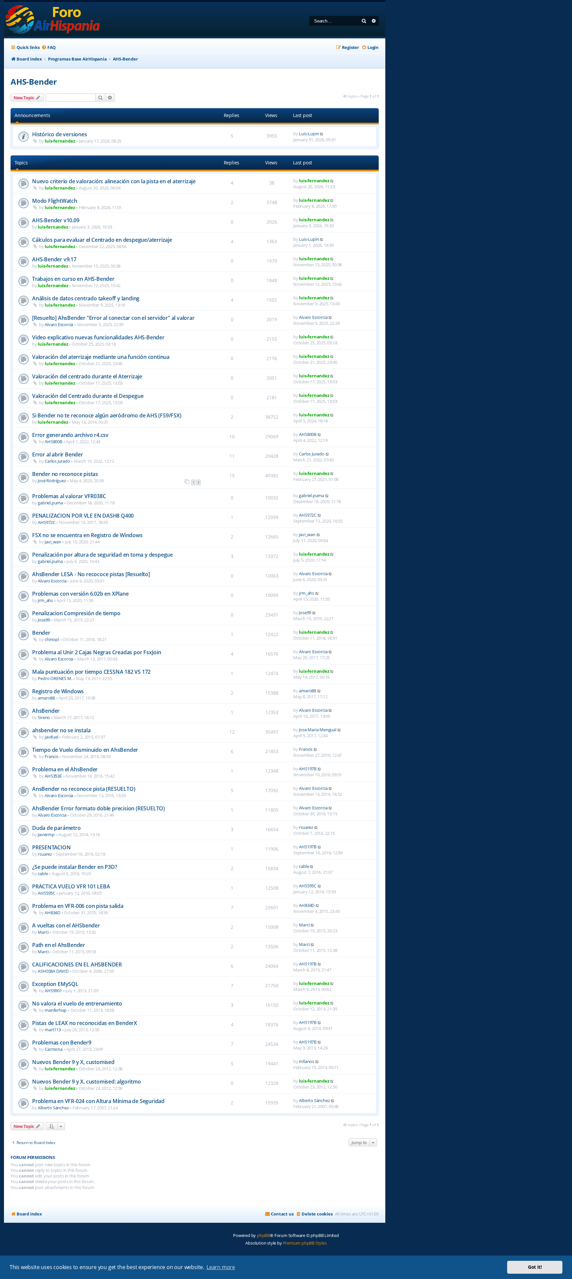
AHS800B (53, 442)
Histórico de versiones (59, 134)
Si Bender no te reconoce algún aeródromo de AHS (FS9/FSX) (106, 415)
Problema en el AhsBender (65, 769)
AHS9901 (53, 991)
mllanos (306, 1061)
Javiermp (46, 834)
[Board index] (53, 20)
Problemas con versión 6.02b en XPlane (80, 593)
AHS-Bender (34, 81)
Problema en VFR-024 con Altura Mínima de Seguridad (98, 1101)
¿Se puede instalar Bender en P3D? (74, 867)
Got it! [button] (535, 1267)
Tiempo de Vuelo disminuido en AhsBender (85, 749)
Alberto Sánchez (53, 1108)
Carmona (54, 1049)
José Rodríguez (52, 481)
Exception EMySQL (55, 984)
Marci (43, 932)
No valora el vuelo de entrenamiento (77, 1003)
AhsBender (46, 710)
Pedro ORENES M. (55, 678)
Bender (41, 632)
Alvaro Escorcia (59, 324)
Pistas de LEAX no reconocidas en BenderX (84, 1023)
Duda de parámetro (56, 827)
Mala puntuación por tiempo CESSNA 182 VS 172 (91, 671)
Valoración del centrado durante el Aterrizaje (87, 376)
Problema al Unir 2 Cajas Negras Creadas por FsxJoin (96, 652)
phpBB (263, 1235)
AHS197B (307, 769)
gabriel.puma (50, 503)
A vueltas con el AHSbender (66, 925)
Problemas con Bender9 (61, 1042)
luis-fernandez (60, 141)
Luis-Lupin (309, 134)
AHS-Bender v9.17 (54, 259)
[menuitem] (48, 47)
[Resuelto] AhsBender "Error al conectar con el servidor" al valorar (113, 317)
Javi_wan (53, 542)
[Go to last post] (322, 134)
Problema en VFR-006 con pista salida (77, 906)
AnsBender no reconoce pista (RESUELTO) (83, 788)
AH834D (52, 913)
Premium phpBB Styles (305, 1243)
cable (43, 873)
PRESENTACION (51, 847)
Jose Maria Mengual (317, 730)
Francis (51, 756)
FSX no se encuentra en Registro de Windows (87, 535)
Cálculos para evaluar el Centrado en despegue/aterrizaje (102, 239)
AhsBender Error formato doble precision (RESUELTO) (98, 808)
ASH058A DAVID (53, 971)
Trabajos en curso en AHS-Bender (73, 278)
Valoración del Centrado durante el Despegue (87, 396)
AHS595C (46, 893)
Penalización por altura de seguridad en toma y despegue (102, 554)
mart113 (53, 1030)
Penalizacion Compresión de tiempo (76, 613)
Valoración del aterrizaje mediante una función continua (100, 357)
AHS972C (46, 522)
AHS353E (53, 776)
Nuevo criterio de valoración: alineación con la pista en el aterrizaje (114, 181)
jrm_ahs (45, 600)
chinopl (52, 639)
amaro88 (46, 698)
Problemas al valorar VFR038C (69, 496)
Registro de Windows (58, 691)
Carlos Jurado (57, 461)
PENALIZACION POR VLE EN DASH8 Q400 (83, 515)
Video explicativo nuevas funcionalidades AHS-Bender (98, 337)
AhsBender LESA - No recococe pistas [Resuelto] (91, 574)
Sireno (44, 717)
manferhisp (56, 1010)
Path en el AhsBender (58, 945)
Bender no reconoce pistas (65, 474)
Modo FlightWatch (54, 200)
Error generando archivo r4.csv (70, 435)
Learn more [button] (221, 1267)
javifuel (51, 737)
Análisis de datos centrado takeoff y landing (85, 298)
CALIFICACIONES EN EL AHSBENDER (77, 964)
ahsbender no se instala (61, 730)
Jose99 (44, 620)
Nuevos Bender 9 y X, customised (73, 1062)
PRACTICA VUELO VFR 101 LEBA (71, 886)
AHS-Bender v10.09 (55, 220)
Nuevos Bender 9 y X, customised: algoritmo (86, 1081)
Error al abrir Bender (57, 454)
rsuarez (306, 827)
